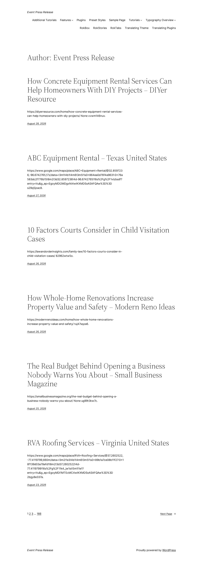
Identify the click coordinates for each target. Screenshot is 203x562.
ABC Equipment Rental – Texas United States (97, 157)
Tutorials (134, 20)
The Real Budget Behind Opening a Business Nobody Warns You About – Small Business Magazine (96, 374)
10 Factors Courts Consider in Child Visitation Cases (98, 234)
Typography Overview (160, 20)
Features (65, 20)
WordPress (169, 550)
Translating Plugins (164, 27)
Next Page (168, 513)
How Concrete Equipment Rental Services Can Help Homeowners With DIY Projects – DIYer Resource (99, 89)
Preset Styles (97, 20)
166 (39, 513)
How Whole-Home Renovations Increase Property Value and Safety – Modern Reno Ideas (101, 302)
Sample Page (117, 20)
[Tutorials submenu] (141, 20)
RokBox (85, 27)
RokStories (100, 27)
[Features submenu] (72, 20)
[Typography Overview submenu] (175, 20)
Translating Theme (136, 27)
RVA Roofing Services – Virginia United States (98, 442)
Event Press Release (40, 12)
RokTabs (115, 27)
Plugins (81, 20)
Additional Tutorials (44, 20)
